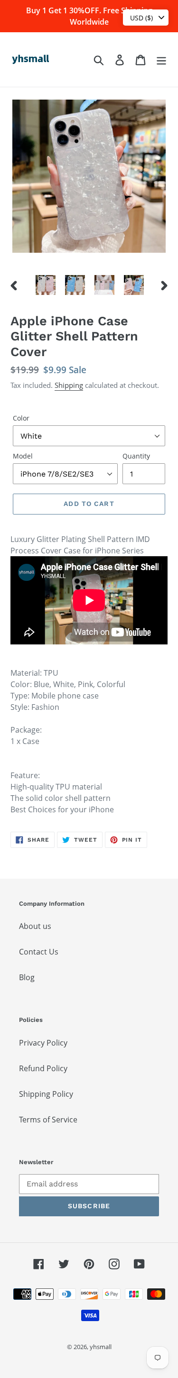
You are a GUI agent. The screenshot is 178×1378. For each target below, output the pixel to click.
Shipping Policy (46, 1094)
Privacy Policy (43, 1043)
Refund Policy (43, 1068)
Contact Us (38, 951)
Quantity (136, 455)
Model (23, 455)
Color (21, 418)
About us (35, 926)
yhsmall (101, 1346)
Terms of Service (48, 1119)
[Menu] (161, 59)
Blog (27, 977)
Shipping (69, 385)
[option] (45, 285)
